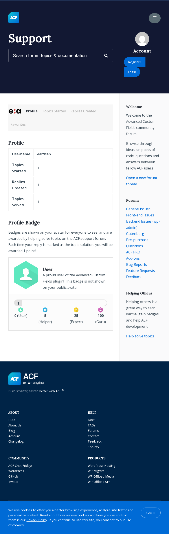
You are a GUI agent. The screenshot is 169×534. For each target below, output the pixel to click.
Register (134, 62)
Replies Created (83, 111)
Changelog (16, 441)
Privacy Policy (36, 520)
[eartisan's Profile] (15, 111)
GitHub (13, 476)
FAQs (92, 425)
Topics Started (54, 111)
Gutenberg (135, 233)
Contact (93, 436)
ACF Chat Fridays (20, 465)
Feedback (133, 276)
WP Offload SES (99, 482)
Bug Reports (136, 264)
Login (132, 72)
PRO (11, 420)
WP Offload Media (101, 476)
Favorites (18, 124)
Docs (91, 420)
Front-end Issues (140, 215)
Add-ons (133, 258)
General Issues (138, 209)
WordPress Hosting (101, 465)
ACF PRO (133, 252)
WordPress (16, 471)
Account (14, 436)
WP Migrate (96, 471)
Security (93, 447)
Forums (93, 430)
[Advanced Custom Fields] (13, 17)
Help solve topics (140, 336)
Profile (32, 111)
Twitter (13, 482)
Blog (11, 430)
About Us (15, 425)
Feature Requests (140, 270)
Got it (150, 512)
